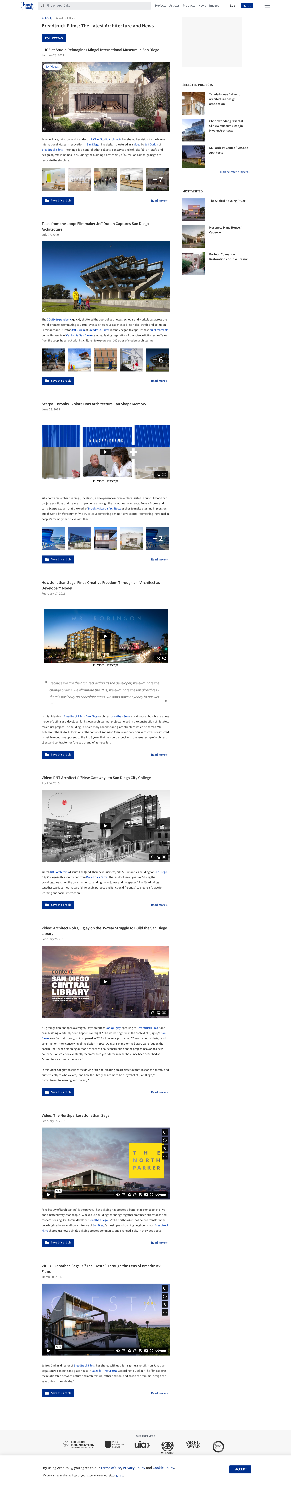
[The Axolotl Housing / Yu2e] (193, 209)
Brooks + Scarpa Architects (104, 509)
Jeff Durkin (151, 144)
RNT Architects (59, 872)
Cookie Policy (163, 1467)
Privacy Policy (134, 1467)
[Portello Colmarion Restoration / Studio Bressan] (193, 263)
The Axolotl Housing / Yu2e (227, 201)
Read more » (159, 200)
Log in (234, 5)
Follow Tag (54, 38)
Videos (54, 67)
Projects (160, 5)
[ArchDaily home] (27, 6)
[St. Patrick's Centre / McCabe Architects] (193, 156)
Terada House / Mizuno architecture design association (224, 99)
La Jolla (97, 1371)
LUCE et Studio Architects (105, 139)
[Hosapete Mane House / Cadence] (193, 236)
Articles (174, 5)
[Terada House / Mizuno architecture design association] (193, 103)
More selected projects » (235, 171)
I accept (240, 1469)
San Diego (93, 144)
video (137, 144)
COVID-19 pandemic (59, 320)
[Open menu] (267, 5)
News (202, 5)
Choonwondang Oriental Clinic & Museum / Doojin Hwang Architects (226, 126)
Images (214, 5)
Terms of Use (111, 1467)
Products (189, 5)
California (72, 335)
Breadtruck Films (52, 150)
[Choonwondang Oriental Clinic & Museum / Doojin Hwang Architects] (193, 130)
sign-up (118, 1476)
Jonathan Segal (121, 716)
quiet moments (159, 330)
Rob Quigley (112, 1028)
